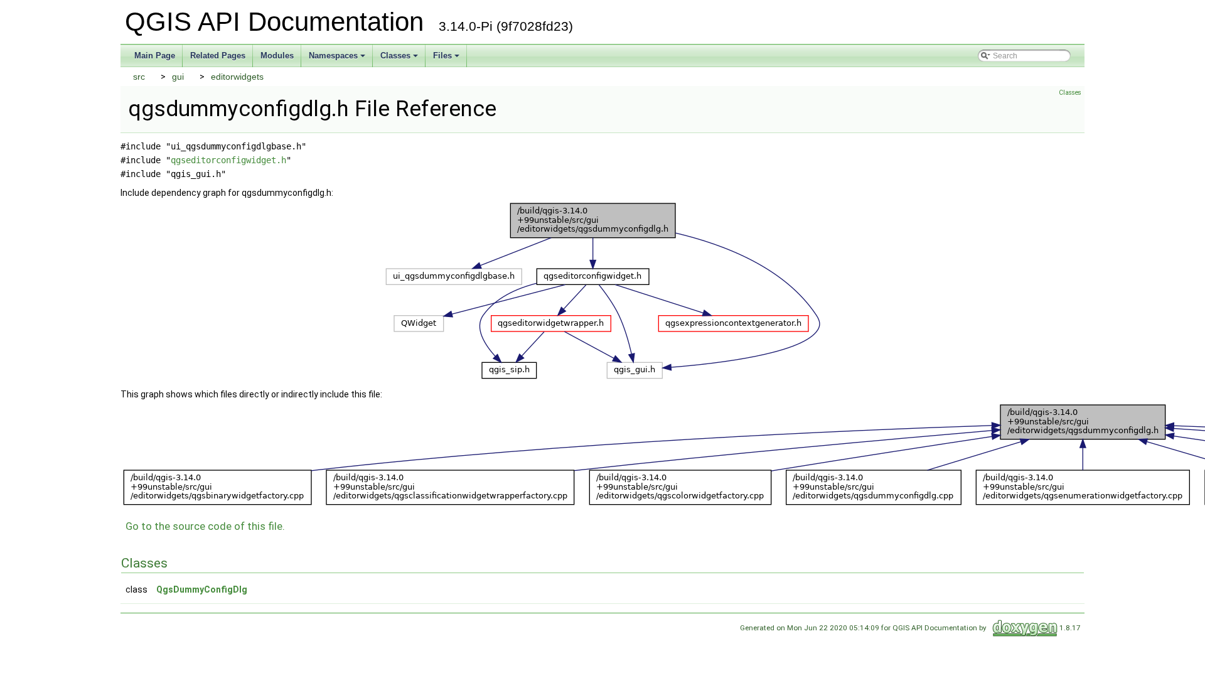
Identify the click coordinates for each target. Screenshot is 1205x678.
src (139, 77)
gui (178, 77)
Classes (395, 55)
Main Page (154, 55)
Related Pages (217, 55)
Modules (277, 55)
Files (442, 55)
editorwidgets (237, 77)
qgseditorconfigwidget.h (228, 160)
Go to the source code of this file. (205, 526)
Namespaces (333, 55)
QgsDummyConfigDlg (201, 589)
